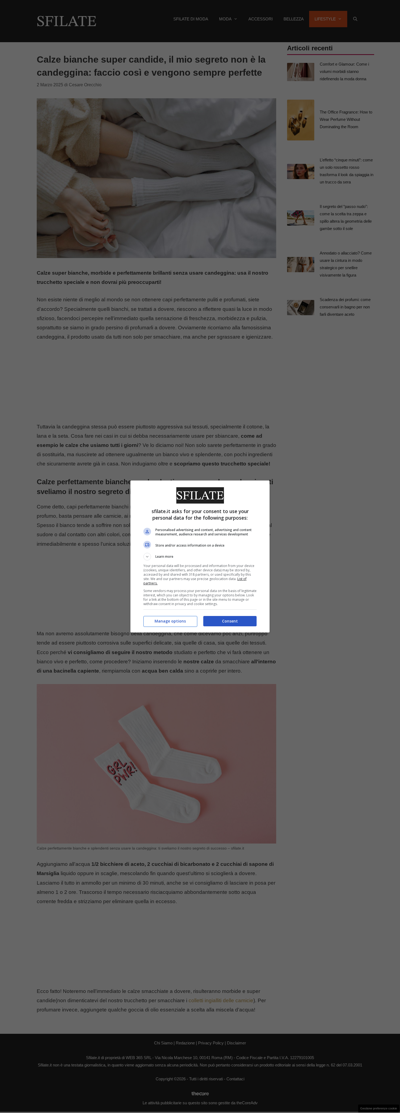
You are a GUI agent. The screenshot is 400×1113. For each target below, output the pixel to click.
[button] (200, 556)
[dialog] (200, 556)
